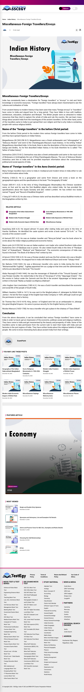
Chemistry (47, 598)
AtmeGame (67, 617)
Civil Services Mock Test (11, 605)
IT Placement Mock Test (11, 673)
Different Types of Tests (51, 606)
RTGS (9, 490)
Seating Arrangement (50, 657)
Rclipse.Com (67, 596)
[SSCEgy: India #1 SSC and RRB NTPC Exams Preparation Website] (14, 10)
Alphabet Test (48, 586)
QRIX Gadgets (68, 593)
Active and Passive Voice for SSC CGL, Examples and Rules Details (41, 527)
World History (48, 674)
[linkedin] (15, 2)
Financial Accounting (50, 610)
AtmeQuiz (67, 619)
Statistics (47, 672)
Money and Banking (50, 645)
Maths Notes (48, 635)
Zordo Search (68, 632)
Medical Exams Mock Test (11, 619)
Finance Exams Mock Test (11, 644)
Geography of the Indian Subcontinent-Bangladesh (21, 213)
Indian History (11, 19)
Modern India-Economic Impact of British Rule (24, 222)
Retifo (66, 629)
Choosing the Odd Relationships (30, 538)
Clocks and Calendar (50, 603)
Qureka (66, 614)
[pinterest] (18, 2)
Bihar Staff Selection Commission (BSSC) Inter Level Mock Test (31, 661)
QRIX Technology (69, 588)
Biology (46, 596)
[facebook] (3, 2)
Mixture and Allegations (51, 640)
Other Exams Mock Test (11, 678)
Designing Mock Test (10, 671)
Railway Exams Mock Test (11, 636)
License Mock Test (9, 676)
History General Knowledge (52, 620)
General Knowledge (49, 615)
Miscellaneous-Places (71, 393)
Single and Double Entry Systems (30, 507)
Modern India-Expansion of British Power (59, 218)
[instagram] (9, 2)
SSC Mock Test (8, 617)
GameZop (67, 607)
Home (4, 19)
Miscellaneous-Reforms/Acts (48, 395)
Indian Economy (13, 486)
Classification (48, 601)
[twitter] (6, 2)
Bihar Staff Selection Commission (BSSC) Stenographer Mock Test (31, 654)
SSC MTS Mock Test (30, 592)
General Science (49, 618)
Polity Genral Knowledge (51, 652)
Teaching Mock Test (10, 597)
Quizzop (66, 612)
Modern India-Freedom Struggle (19, 218)
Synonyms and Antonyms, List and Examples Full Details (38, 517)
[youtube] (12, 2)
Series (46, 660)
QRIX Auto (67, 591)
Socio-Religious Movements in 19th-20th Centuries (59, 213)
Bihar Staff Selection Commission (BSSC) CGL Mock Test (31, 646)
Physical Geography (50, 647)
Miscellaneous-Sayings (53, 222)
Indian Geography (49, 625)
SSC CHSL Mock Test (30, 590)
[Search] (81, 2)
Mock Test (47, 642)
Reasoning (47, 655)
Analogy (46, 588)
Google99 (67, 598)
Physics (46, 650)
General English (48, 613)
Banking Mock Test (9, 609)
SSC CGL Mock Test (30, 587)
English (46, 608)
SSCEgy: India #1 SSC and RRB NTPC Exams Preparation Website (32, 686)
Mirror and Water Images (51, 637)
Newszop (67, 609)
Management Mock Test (11, 607)
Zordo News (67, 586)
